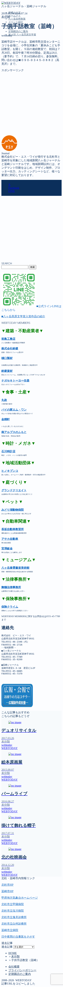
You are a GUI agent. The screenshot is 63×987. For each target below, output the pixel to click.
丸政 (4, 399)
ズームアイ (14, 15)
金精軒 (5, 419)
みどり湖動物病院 (12, 509)
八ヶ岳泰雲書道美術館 (15, 567)
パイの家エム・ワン (14, 409)
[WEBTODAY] (10, 2)
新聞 (11, 69)
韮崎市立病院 (9, 930)
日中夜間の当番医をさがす (18, 936)
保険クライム (9, 606)
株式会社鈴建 (9, 348)
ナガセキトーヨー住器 (15, 380)
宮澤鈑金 (7, 548)
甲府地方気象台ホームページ (19, 897)
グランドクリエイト (14, 490)
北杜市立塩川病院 (12, 910)
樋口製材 (7, 358)
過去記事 (7, 946)
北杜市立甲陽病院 (12, 904)
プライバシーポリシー (22, 970)
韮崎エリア (15, 50)
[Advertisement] (31, 103)
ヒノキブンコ (9, 470)
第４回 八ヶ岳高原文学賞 (22, 34)
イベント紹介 (15, 22)
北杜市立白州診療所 (14, 923)
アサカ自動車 (9, 538)
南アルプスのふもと (14, 432)
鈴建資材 (7, 370)
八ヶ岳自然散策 (17, 18)
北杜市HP (7, 884)
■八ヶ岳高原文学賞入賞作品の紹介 (23, 316)
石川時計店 (8, 451)
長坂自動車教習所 (12, 529)
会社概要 (14, 966)
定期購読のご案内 (18, 31)
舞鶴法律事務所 (11, 587)
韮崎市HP (7, 891)
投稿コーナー (16, 65)
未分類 (5, 16)
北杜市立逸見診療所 (14, 917)
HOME (12, 953)
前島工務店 (8, 338)
